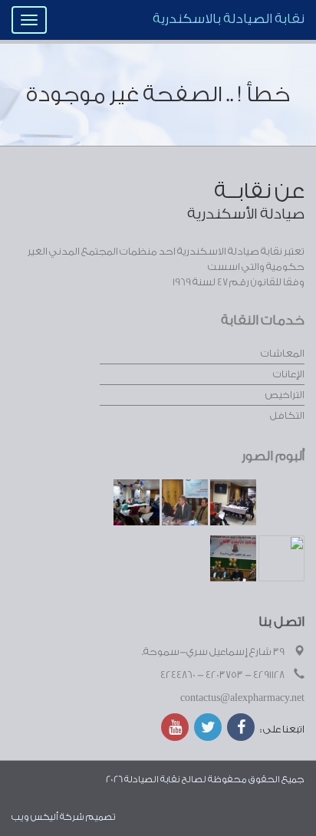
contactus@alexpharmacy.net (242, 697)
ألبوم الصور (273, 456)
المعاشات (282, 353)
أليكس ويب (35, 816)
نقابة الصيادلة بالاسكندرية (228, 19)
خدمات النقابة (262, 320)
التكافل (287, 415)
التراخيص (284, 394)
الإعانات (288, 374)
